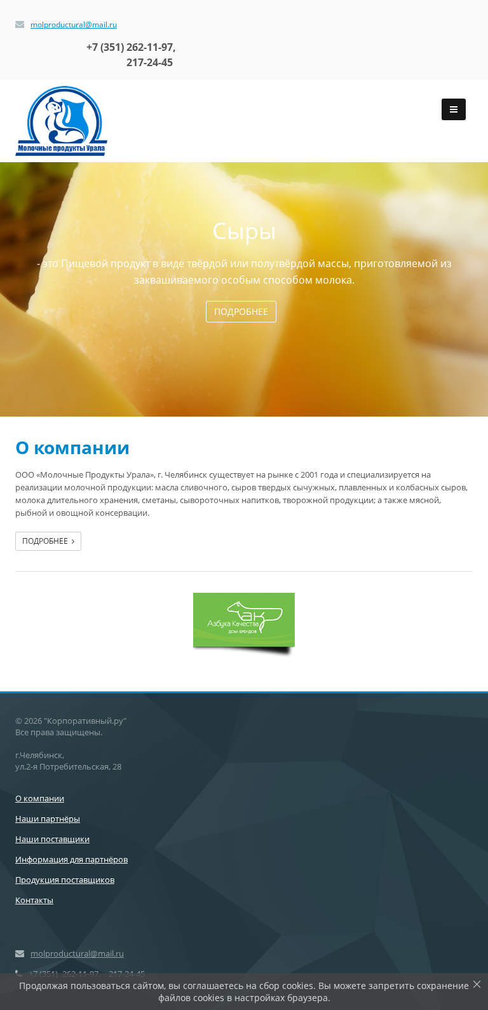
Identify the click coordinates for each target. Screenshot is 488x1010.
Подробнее (241, 311)
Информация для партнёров (71, 859)
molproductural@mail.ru (73, 24)
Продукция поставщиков (64, 879)
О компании (39, 798)
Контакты (34, 900)
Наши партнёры (47, 818)
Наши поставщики (52, 839)
